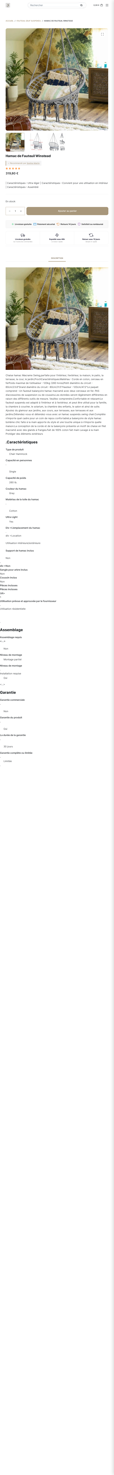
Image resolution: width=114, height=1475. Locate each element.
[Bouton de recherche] (81, 5)
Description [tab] (57, 258)
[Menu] (107, 5)
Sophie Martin (33, 163)
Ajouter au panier (67, 210)
